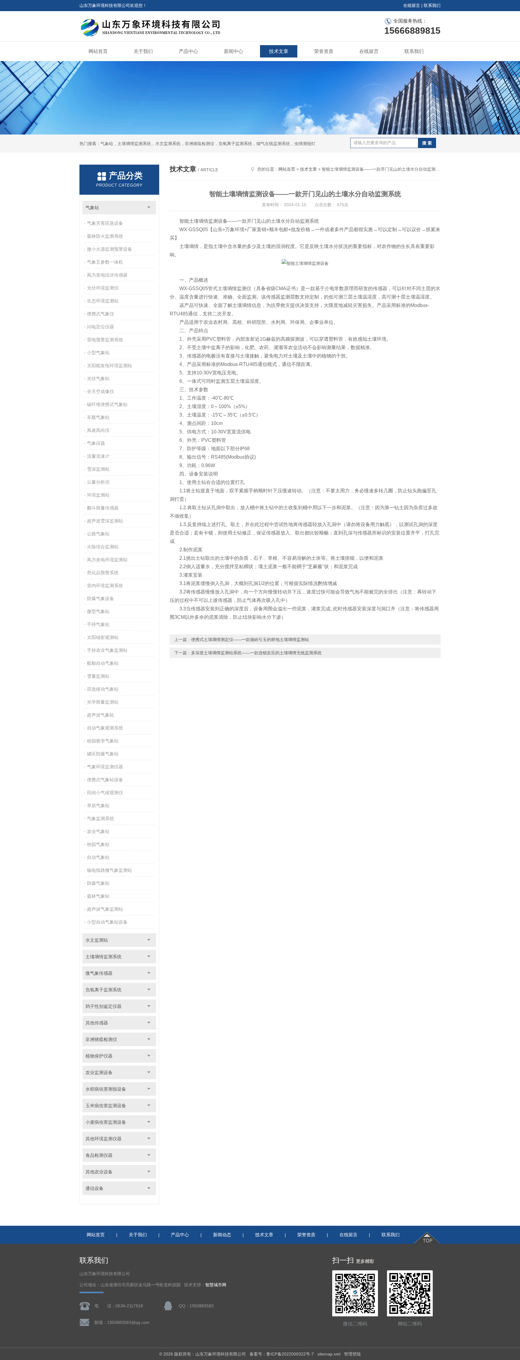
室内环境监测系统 (105, 585)
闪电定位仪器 (100, 326)
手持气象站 (98, 624)
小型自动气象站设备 (107, 922)
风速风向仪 (98, 430)
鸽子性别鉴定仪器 (103, 1006)
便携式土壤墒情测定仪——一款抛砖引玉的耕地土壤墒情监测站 (250, 639)
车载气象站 (98, 417)
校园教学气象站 (103, 740)
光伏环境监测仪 (103, 287)
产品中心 (188, 51)
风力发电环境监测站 (107, 559)
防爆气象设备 (100, 598)
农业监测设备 (99, 1072)
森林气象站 (98, 896)
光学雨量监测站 (103, 702)
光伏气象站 (98, 378)
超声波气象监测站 (105, 909)
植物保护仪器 (99, 1055)
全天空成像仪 (100, 391)
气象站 (92, 207)
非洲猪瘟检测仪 (101, 1039)
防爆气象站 (98, 883)
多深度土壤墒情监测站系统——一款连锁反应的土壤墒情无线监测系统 (256, 652)
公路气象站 (98, 533)
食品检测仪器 (99, 1155)
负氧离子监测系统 (103, 989)
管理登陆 (352, 1354)
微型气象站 (98, 611)
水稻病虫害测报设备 (105, 1089)
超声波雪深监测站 (105, 520)
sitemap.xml (328, 1354)
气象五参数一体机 (105, 262)
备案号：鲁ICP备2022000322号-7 (281, 1354)
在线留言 (411, 5)
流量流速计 (98, 456)
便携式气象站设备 (105, 779)
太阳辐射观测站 (103, 637)
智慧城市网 (215, 1285)
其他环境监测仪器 (103, 1138)
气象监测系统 (100, 818)
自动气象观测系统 (105, 727)
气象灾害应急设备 (105, 223)
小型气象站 (98, 352)
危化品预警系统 (103, 572)
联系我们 (432, 5)
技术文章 (278, 51)
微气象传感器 (99, 973)
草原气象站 (98, 805)
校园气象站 (98, 844)
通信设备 (94, 1188)
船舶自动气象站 (103, 663)
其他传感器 (96, 1022)
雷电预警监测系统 (105, 339)
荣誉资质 (323, 51)
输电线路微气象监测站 (109, 870)
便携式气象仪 (100, 313)
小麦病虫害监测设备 (105, 1122)
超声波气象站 (100, 714)
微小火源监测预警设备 (109, 249)
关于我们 (143, 51)
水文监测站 (96, 940)
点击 (148, 207)
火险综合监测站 (103, 546)
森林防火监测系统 (105, 236)
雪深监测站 (98, 469)
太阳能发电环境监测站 (109, 365)
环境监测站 (98, 494)
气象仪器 (96, 443)
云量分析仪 (98, 482)
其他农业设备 (99, 1171)
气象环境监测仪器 (105, 766)
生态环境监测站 (103, 300)
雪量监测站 (98, 676)
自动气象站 (98, 857)
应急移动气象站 (103, 689)
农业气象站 (98, 831)
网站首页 (98, 51)
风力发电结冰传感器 (107, 274)
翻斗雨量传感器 (103, 507)
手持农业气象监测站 (107, 650)
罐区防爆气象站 (103, 753)
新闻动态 (222, 1234)
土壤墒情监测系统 (103, 956)
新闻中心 (233, 51)
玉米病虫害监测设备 (105, 1105)
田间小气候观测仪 (105, 792)
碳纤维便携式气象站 (107, 404)
